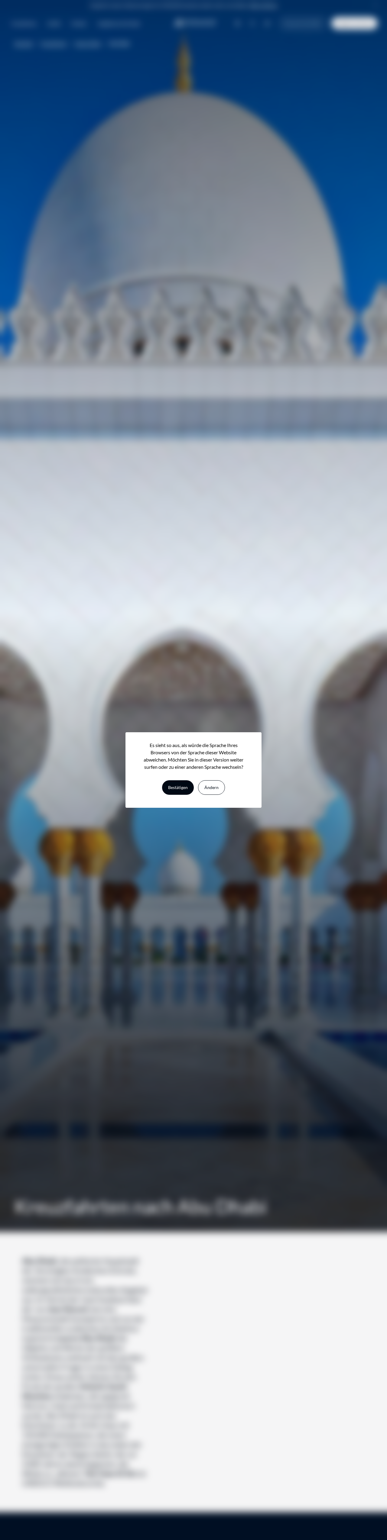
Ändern (211, 787)
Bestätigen (178, 787)
